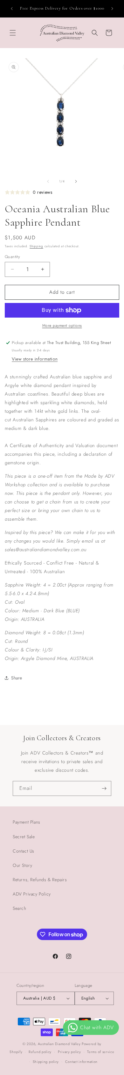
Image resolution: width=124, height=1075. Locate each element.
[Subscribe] (104, 788)
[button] (13, 33)
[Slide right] (76, 181)
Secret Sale (24, 836)
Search (19, 908)
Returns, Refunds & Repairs (40, 879)
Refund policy (40, 1051)
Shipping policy (46, 1061)
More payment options (62, 325)
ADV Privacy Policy (32, 894)
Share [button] (16, 678)
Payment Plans (26, 822)
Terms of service (100, 1051)
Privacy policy (69, 1051)
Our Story (22, 865)
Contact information (81, 1061)
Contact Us (23, 851)
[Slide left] (48, 181)
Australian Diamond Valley (59, 1043)
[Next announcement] (112, 9)
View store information (35, 359)
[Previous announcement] (12, 9)
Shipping (36, 246)
